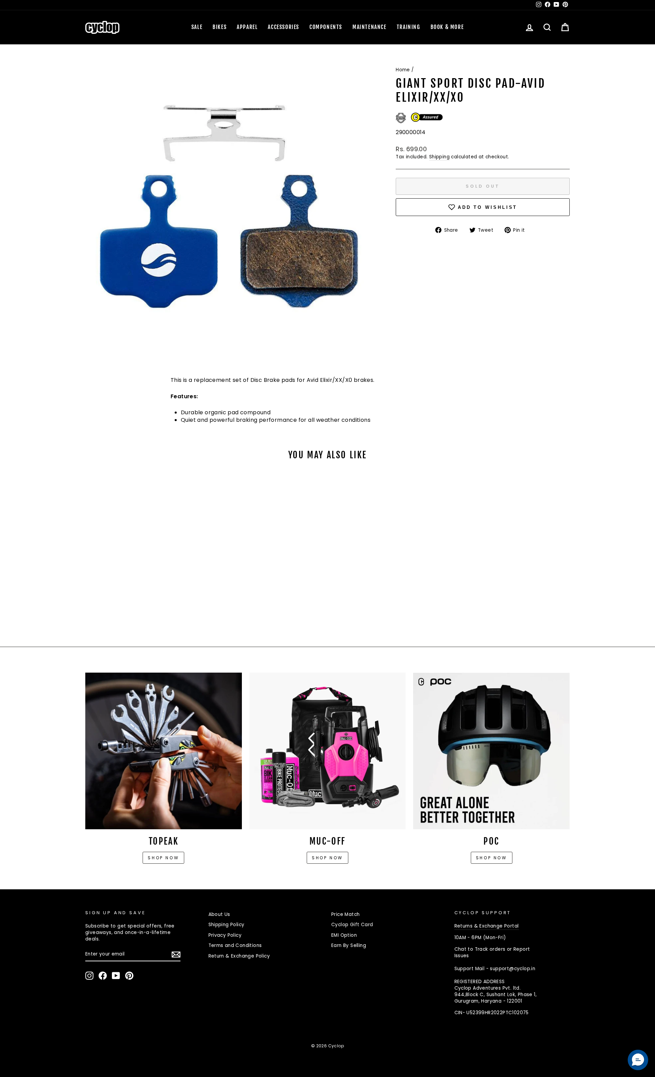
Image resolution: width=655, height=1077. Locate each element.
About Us (219, 914)
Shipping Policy (226, 924)
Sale (196, 27)
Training (408, 27)
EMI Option (344, 935)
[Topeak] (163, 751)
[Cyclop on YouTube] (116, 976)
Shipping (439, 157)
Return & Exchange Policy (239, 956)
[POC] (491, 751)
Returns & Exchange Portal (486, 926)
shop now (491, 858)
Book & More (447, 27)
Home (403, 70)
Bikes (220, 27)
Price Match (345, 914)
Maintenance (369, 27)
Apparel (247, 27)
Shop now (163, 858)
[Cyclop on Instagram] (89, 976)
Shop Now (327, 858)
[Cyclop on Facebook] (103, 976)
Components (325, 27)
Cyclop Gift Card (352, 924)
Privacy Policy (225, 935)
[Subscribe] (176, 954)
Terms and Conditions (235, 945)
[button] (638, 1060)
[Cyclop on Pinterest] (129, 976)
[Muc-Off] (327, 751)
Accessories (283, 27)
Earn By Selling (348, 945)
